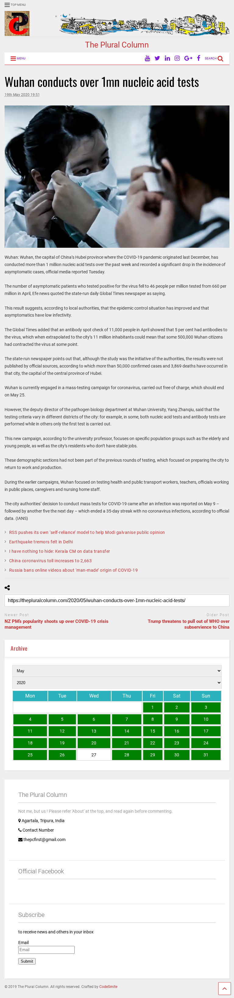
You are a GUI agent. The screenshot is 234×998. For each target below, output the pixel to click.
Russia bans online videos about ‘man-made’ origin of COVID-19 (73, 570)
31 (206, 754)
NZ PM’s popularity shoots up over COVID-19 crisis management (56, 624)
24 (206, 743)
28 (126, 754)
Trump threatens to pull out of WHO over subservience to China (188, 624)
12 (62, 731)
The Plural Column (117, 44)
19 (62, 743)
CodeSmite (108, 987)
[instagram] (177, 58)
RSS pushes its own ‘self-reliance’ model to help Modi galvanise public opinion (87, 532)
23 (176, 743)
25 (30, 754)
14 (126, 731)
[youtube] (147, 58)
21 (126, 743)
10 (206, 719)
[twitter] (157, 58)
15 (152, 731)
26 (62, 754)
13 (93, 731)
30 (176, 754)
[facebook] (198, 58)
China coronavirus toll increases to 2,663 (50, 560)
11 (30, 731)
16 (176, 731)
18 (30, 743)
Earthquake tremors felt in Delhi (41, 541)
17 (206, 731)
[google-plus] (188, 58)
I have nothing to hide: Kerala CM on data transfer (59, 551)
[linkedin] (167, 58)
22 (152, 743)
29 (152, 754)
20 (93, 743)
